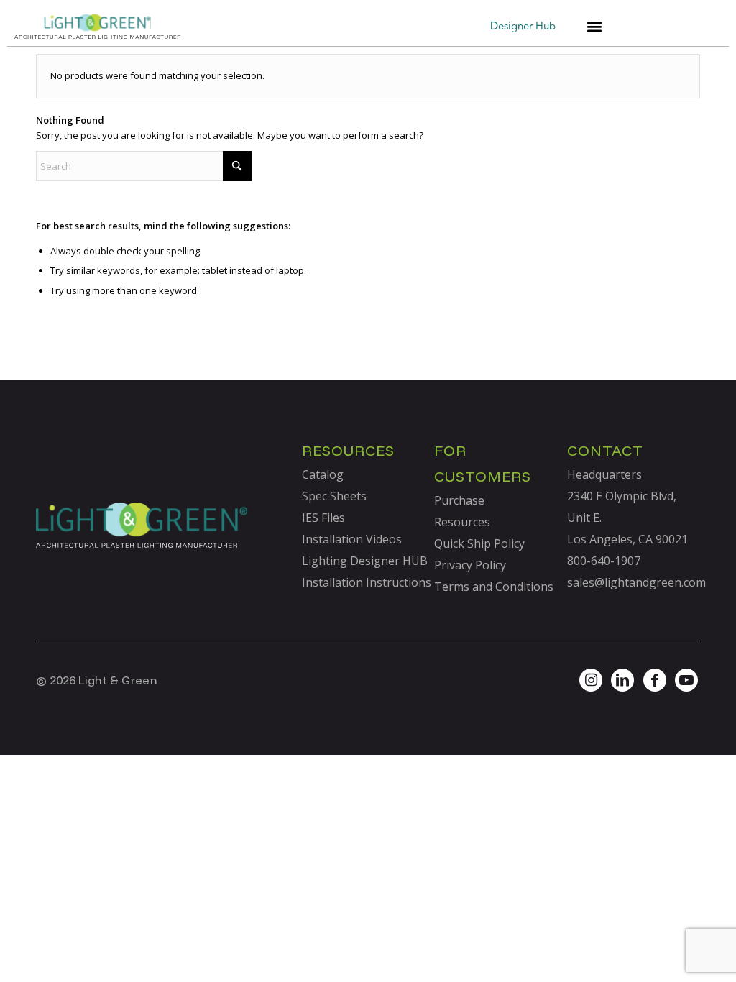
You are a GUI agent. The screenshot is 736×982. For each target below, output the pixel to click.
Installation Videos (352, 539)
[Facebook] (654, 680)
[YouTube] (686, 680)
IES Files (323, 518)
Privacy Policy (470, 565)
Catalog (323, 474)
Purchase (459, 500)
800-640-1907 (603, 561)
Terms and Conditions (493, 587)
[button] (594, 27)
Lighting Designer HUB (365, 561)
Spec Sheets (334, 496)
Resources (462, 522)
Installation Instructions (366, 582)
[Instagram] (590, 680)
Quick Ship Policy (479, 543)
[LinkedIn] (622, 680)
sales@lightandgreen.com (636, 582)
